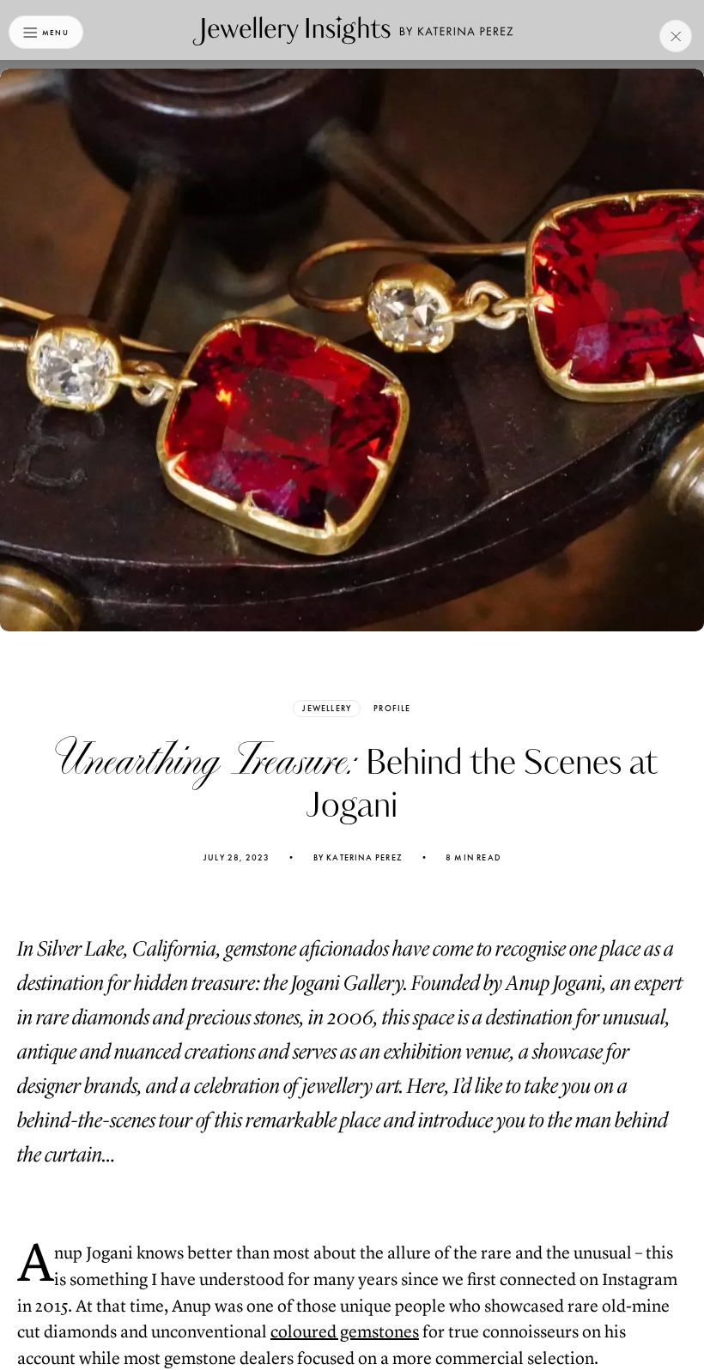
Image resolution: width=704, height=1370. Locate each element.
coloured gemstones (344, 1332)
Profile (391, 708)
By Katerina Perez (358, 858)
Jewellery (326, 708)
